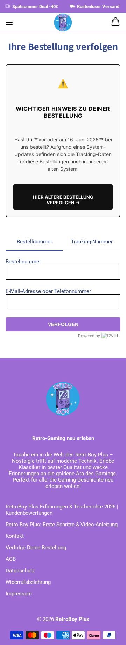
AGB (11, 559)
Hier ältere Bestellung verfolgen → (63, 199)
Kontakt (15, 536)
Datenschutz (20, 570)
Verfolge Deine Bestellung (36, 547)
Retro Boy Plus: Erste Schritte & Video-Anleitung (62, 524)
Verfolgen (63, 324)
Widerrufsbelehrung (28, 582)
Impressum (19, 594)
